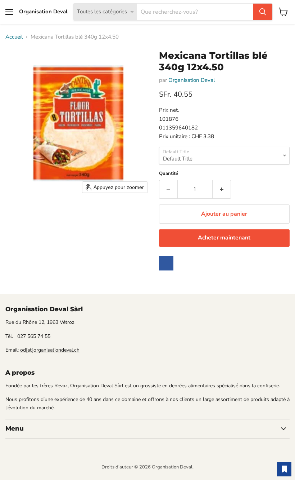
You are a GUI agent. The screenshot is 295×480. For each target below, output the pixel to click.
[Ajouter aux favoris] (166, 263)
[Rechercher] (262, 12)
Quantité (168, 173)
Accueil (14, 37)
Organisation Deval (191, 80)
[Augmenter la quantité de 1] (222, 189)
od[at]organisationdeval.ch (50, 350)
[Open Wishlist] (284, 469)
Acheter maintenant (224, 238)
